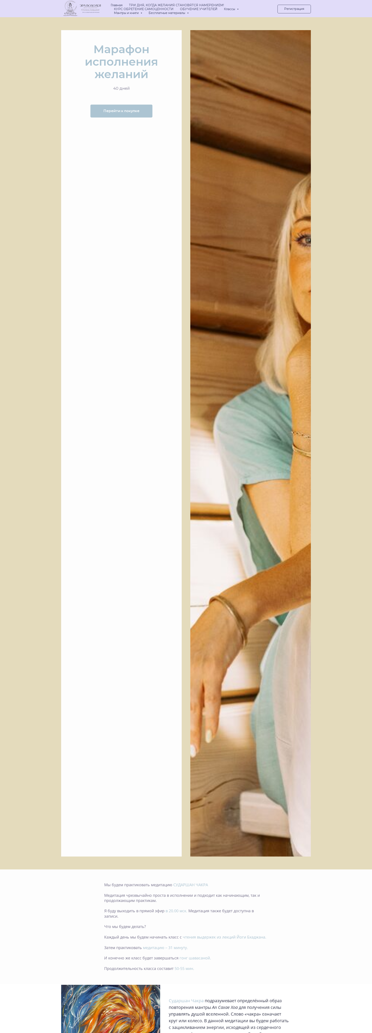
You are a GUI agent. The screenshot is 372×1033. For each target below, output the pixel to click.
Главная (116, 5)
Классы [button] (230, 9)
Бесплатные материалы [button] (167, 13)
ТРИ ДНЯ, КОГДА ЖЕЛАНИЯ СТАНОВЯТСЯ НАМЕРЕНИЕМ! (176, 5)
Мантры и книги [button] (127, 13)
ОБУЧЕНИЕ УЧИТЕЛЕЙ (198, 9)
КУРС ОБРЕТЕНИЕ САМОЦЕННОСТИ (144, 9)
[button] (294, 9)
